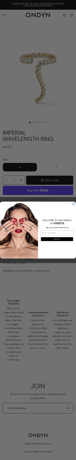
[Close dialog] (73, 204)
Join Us (57, 239)
